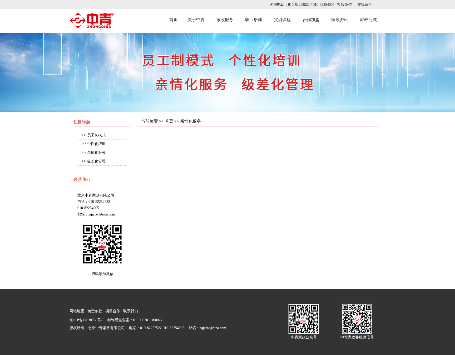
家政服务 (224, 19)
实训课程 (282, 19)
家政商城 (368, 19)
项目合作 (112, 311)
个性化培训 (96, 144)
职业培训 (253, 19)
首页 (173, 19)
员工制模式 (96, 135)
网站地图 (77, 311)
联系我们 (130, 311)
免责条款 (94, 311)
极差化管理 (96, 161)
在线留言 (364, 5)
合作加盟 (311, 19)
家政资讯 (339, 19)
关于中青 (196, 19)
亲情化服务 (96, 153)
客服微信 (344, 5)
